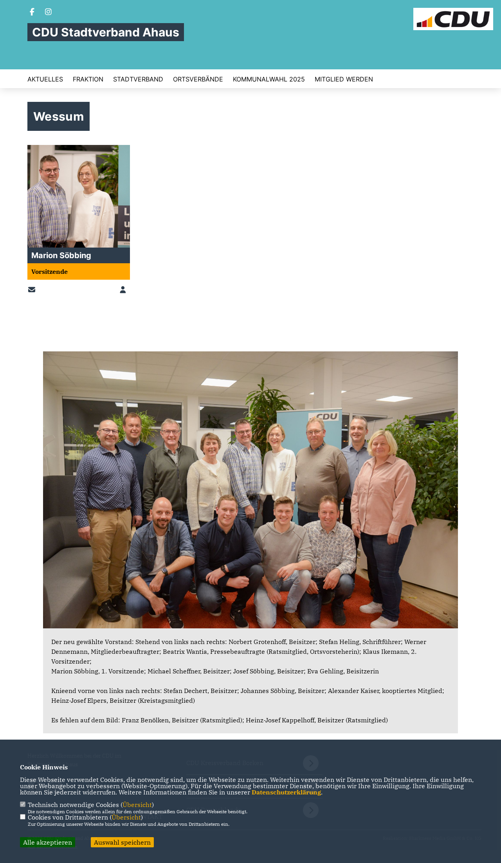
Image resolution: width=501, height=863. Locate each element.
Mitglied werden (344, 79)
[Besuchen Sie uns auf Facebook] (32, 12)
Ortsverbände (198, 79)
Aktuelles (45, 79)
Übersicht (137, 805)
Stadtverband (138, 79)
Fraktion (88, 79)
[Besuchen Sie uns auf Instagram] (48, 12)
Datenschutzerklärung (286, 792)
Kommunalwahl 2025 (269, 79)
